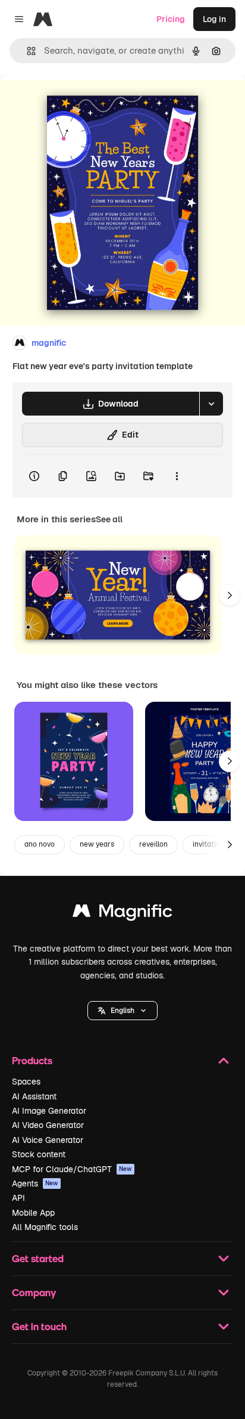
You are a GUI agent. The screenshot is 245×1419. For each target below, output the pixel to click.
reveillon (153, 844)
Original (76, 102)
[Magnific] (122, 913)
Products (32, 1060)
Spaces (26, 1081)
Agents (35, 1183)
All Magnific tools (45, 1227)
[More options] (177, 476)
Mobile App (33, 1212)
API (18, 1197)
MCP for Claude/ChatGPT (72, 1169)
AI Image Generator (49, 1110)
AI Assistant (34, 1096)
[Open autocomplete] (26, 51)
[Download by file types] (211, 404)
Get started (38, 1258)
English (122, 1010)
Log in (214, 19)
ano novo (39, 844)
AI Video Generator (48, 1125)
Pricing (170, 19)
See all (109, 519)
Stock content (38, 1154)
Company (34, 1292)
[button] (122, 1010)
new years (97, 844)
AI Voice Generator (47, 1140)
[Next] (229, 595)
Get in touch (39, 1326)
